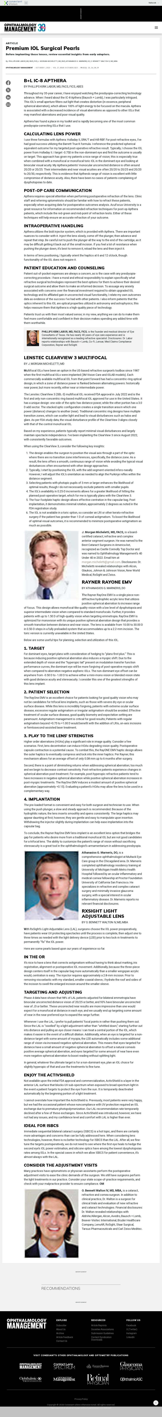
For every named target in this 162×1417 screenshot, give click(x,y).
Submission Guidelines (102, 1333)
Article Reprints (99, 1325)
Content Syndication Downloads (101, 1338)
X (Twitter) (131, 1329)
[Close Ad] (155, 1402)
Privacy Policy (81, 1399)
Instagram (131, 1333)
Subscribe (61, 1325)
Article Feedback (64, 1337)
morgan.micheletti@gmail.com (101, 562)
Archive (60, 1333)
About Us (60, 1329)
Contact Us (61, 1341)
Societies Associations (102, 1329)
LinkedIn (130, 1337)
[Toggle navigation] (156, 27)
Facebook (131, 1325)
